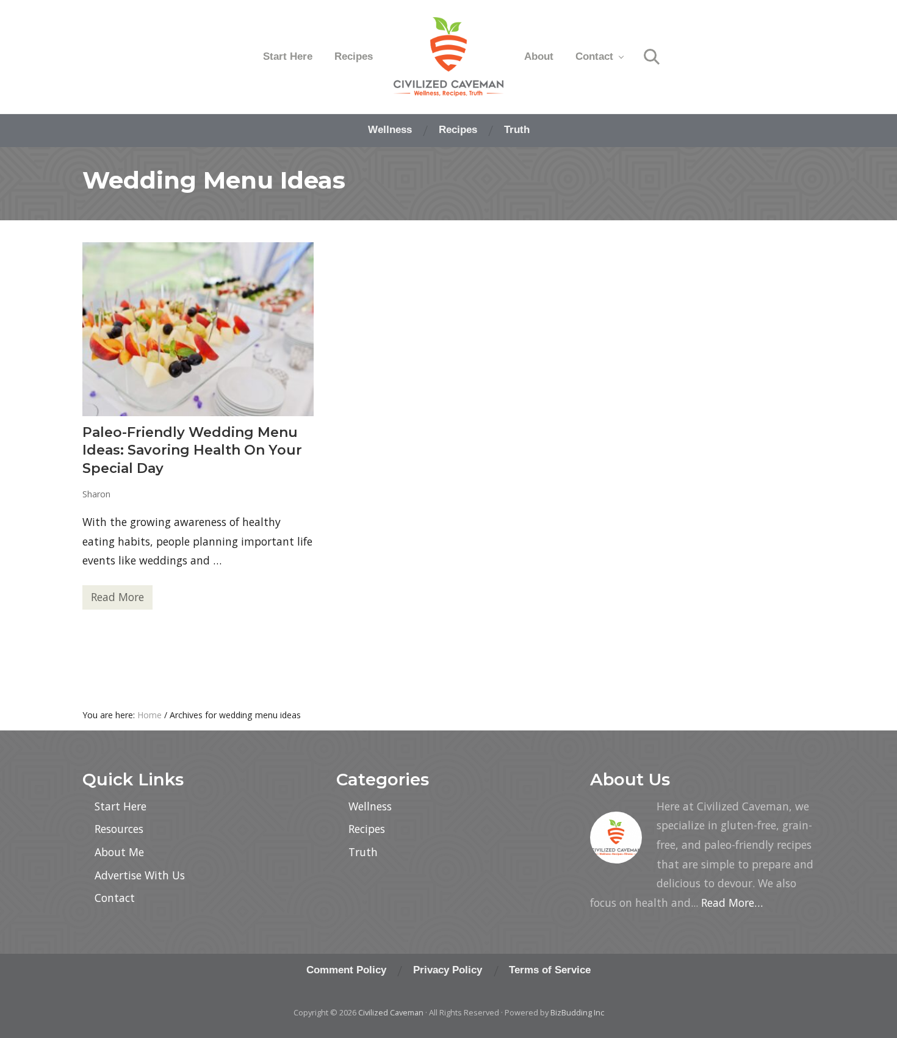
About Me (119, 852)
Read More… (732, 902)
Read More (117, 599)
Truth (363, 852)
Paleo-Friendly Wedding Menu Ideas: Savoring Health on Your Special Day (192, 450)
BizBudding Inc (577, 1012)
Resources (119, 828)
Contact (115, 897)
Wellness (370, 806)
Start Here (120, 806)
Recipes (366, 828)
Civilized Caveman (390, 1012)
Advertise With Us (140, 875)
